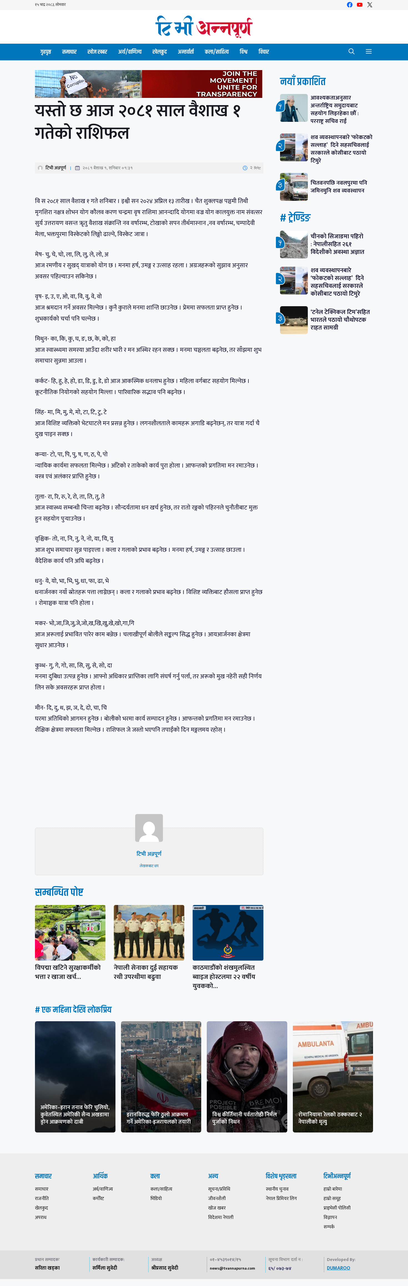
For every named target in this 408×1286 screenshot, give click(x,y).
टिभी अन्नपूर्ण (56, 168)
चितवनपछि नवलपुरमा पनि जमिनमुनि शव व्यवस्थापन (339, 187)
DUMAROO (338, 1268)
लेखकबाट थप (149, 866)
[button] (351, 52)
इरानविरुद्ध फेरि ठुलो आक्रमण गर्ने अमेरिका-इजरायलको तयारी (159, 1118)
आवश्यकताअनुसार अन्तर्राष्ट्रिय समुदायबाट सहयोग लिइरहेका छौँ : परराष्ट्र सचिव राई (335, 109)
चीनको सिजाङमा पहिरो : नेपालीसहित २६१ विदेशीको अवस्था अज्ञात (337, 244)
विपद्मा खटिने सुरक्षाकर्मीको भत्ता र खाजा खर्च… (68, 972)
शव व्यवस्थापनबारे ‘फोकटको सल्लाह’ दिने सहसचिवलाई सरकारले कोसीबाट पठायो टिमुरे (341, 148)
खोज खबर (97, 51)
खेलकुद (160, 51)
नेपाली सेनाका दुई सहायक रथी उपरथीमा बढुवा (146, 972)
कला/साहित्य (217, 51)
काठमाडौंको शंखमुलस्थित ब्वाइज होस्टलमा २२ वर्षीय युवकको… (224, 977)
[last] (149, 85)
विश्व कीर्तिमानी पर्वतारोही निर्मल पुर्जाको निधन (244, 1118)
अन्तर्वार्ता (186, 51)
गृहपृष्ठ (46, 51)
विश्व (244, 51)
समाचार (69, 51)
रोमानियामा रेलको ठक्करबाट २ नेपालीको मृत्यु (330, 1118)
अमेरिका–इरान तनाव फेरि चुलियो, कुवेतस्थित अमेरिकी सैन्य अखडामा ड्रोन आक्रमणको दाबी (75, 1115)
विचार (264, 51)
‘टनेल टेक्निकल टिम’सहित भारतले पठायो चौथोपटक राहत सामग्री (340, 320)
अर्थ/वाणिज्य (130, 51)
